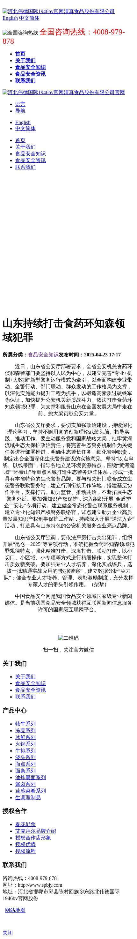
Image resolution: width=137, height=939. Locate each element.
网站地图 (15, 910)
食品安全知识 (43, 354)
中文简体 (25, 128)
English (23, 122)
